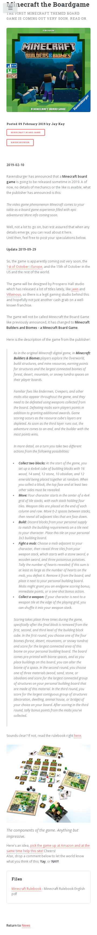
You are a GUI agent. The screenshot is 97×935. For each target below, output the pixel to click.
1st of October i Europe (24, 266)
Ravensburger (20, 142)
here (77, 735)
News (26, 925)
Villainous (13, 294)
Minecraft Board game (26, 132)
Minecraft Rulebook (26, 888)
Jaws (75, 289)
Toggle (10, 9)
